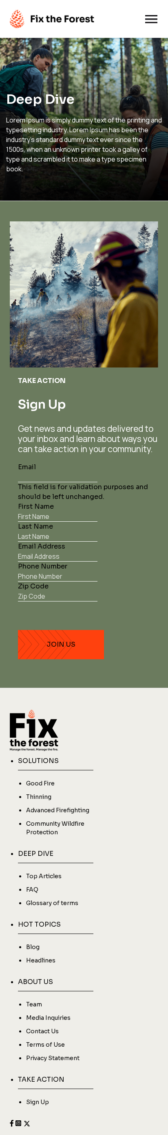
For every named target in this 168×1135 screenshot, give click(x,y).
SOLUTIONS (38, 761)
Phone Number (42, 566)
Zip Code (33, 586)
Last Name (35, 526)
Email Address (41, 546)
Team (34, 1004)
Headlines (40, 960)
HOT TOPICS (39, 924)
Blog (33, 947)
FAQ (32, 889)
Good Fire (40, 783)
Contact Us (42, 1031)
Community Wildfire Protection (55, 828)
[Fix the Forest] (52, 19)
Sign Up (37, 1102)
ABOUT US (35, 982)
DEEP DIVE (35, 853)
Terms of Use (45, 1044)
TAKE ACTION (41, 1079)
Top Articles (44, 876)
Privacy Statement (53, 1058)
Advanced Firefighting (57, 810)
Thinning (38, 796)
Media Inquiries (48, 1017)
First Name (36, 506)
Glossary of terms (52, 903)
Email (27, 467)
